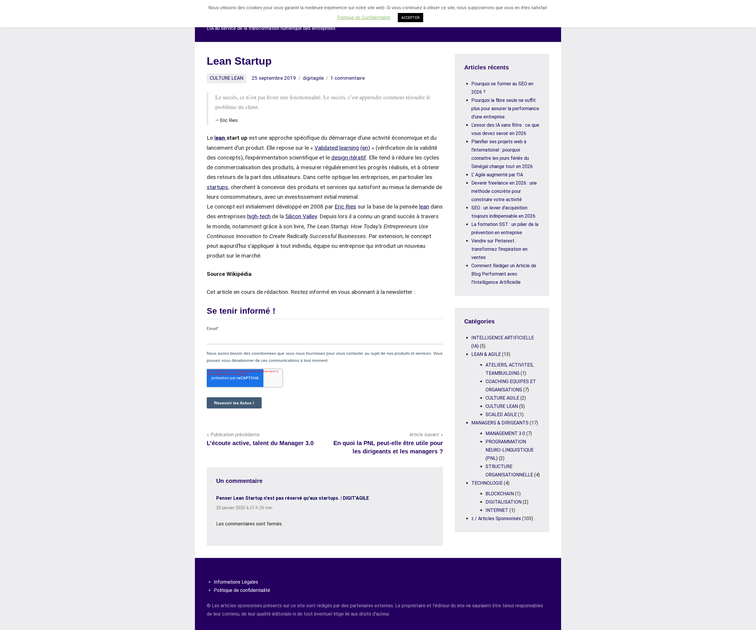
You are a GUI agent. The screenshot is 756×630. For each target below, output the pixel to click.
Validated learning (337, 147)
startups (217, 187)
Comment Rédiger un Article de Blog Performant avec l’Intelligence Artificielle (503, 274)
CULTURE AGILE (502, 398)
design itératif (348, 157)
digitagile (313, 78)
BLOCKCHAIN (499, 493)
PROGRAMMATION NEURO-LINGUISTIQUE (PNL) (509, 450)
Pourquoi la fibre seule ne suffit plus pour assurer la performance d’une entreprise (505, 108)
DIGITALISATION (503, 502)
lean (424, 206)
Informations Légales (236, 582)
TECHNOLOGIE (487, 483)
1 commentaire (347, 78)
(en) (365, 147)
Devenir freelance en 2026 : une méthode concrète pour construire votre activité (504, 191)
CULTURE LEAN (226, 78)
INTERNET (496, 510)
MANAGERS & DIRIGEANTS (500, 423)
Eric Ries (345, 206)
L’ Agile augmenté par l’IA (497, 175)
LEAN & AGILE (486, 354)
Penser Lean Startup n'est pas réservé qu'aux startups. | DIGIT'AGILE (292, 498)
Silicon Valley (301, 216)
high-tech (259, 216)
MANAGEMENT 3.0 (505, 433)
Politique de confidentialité (242, 590)
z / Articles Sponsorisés (496, 518)
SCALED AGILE (501, 414)
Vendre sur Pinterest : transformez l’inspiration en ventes (499, 249)
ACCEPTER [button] (410, 17)
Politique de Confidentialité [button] (363, 17)
